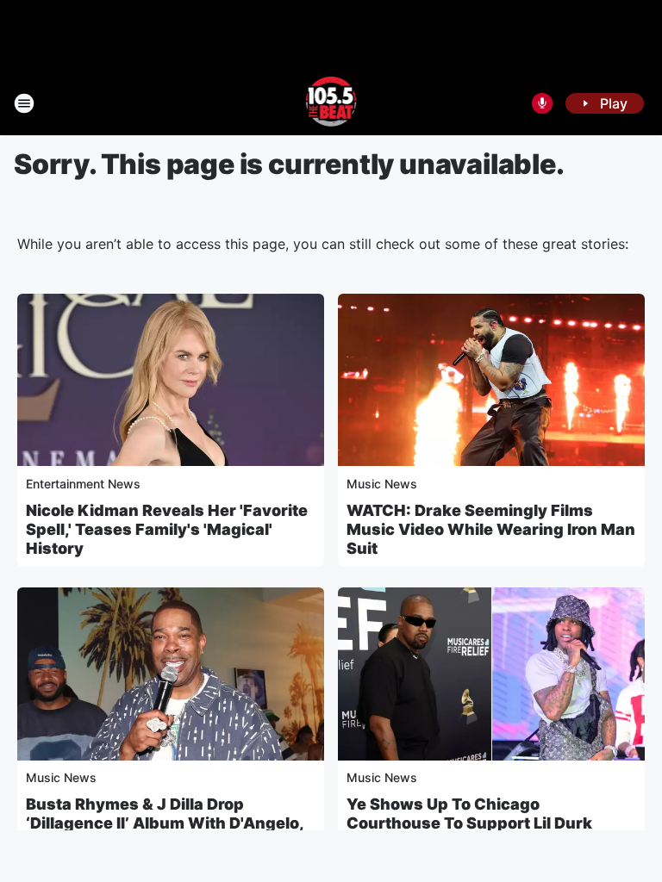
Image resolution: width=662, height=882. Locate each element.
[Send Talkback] (542, 103)
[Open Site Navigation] (24, 103)
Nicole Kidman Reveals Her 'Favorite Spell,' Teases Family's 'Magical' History (167, 529)
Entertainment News (83, 483)
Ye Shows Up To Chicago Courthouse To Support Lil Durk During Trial (469, 823)
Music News (382, 483)
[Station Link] (331, 103)
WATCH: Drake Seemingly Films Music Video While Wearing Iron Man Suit (491, 529)
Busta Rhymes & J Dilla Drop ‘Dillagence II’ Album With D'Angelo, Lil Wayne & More (164, 823)
